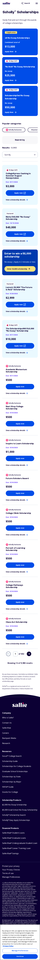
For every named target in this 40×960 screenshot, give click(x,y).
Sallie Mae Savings (10, 853)
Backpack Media (9, 738)
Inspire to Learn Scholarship (20, 444)
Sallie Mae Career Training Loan (16, 848)
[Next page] (29, 654)
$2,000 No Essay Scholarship (14, 805)
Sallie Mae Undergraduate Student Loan (19, 843)
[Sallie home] (6, 3)
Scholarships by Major (11, 782)
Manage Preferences (20, 950)
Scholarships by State (11, 776)
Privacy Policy (8, 946)
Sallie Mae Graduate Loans (14, 838)
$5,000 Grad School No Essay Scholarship (19, 810)
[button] (11, 877)
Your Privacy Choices (11, 869)
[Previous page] (8, 654)
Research (6, 743)
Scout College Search (12, 756)
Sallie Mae (6, 728)
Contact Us (7, 723)
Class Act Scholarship (16, 622)
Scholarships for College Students (16, 766)
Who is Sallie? (8, 717)
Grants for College (10, 792)
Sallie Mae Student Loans (13, 833)
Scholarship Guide (10, 761)
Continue (20, 956)
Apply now (18, 193)
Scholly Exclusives (15, 130)
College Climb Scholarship (18, 513)
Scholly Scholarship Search (14, 815)
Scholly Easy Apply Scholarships (16, 820)
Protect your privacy (10, 866)
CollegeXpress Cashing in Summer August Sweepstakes (18, 176)
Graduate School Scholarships (15, 771)
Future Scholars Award (17, 478)
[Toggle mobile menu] (37, 3)
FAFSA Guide (7, 787)
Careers (5, 733)
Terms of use (8, 873)
